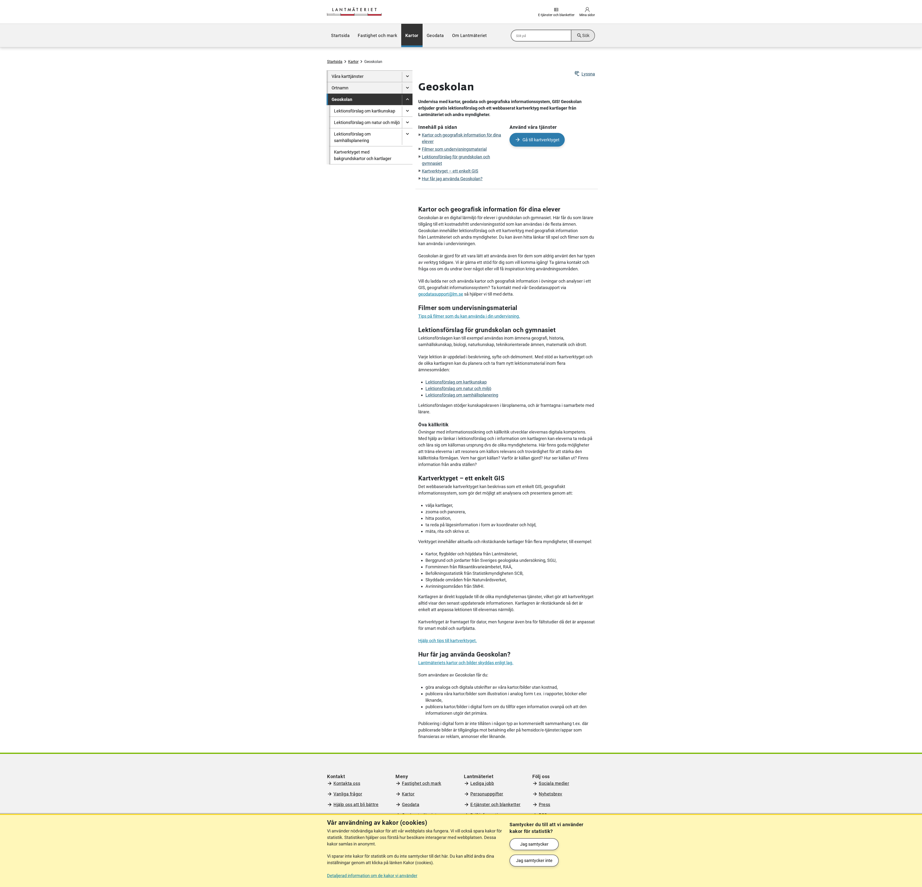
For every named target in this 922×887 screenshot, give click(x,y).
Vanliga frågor (348, 793)
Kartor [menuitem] (412, 35)
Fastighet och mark (421, 783)
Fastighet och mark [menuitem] (377, 35)
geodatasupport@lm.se (440, 294)
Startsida (334, 61)
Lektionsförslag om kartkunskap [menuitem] (364, 110)
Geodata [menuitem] (435, 35)
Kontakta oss (347, 783)
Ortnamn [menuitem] (340, 87)
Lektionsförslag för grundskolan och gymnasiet (456, 160)
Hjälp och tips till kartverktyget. (447, 640)
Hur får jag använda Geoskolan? (452, 178)
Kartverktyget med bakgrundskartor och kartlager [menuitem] (362, 155)
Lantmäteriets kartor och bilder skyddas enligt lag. (465, 662)
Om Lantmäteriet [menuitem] (469, 35)
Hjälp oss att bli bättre (356, 804)
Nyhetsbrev (550, 793)
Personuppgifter (486, 793)
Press (544, 804)
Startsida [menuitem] (340, 35)
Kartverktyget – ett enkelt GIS (450, 171)
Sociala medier (554, 783)
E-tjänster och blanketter (495, 804)
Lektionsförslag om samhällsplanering (461, 394)
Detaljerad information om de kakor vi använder (372, 875)
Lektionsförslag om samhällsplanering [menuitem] (352, 137)
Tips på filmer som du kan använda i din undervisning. (469, 316)
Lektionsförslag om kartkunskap (456, 382)
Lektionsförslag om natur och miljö (458, 388)
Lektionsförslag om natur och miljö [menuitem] (367, 122)
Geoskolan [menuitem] (342, 99)
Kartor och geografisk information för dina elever (461, 138)
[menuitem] (407, 77)
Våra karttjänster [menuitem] (348, 76)
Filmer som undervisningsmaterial (454, 149)
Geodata (410, 804)
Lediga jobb (482, 783)
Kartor (353, 61)
